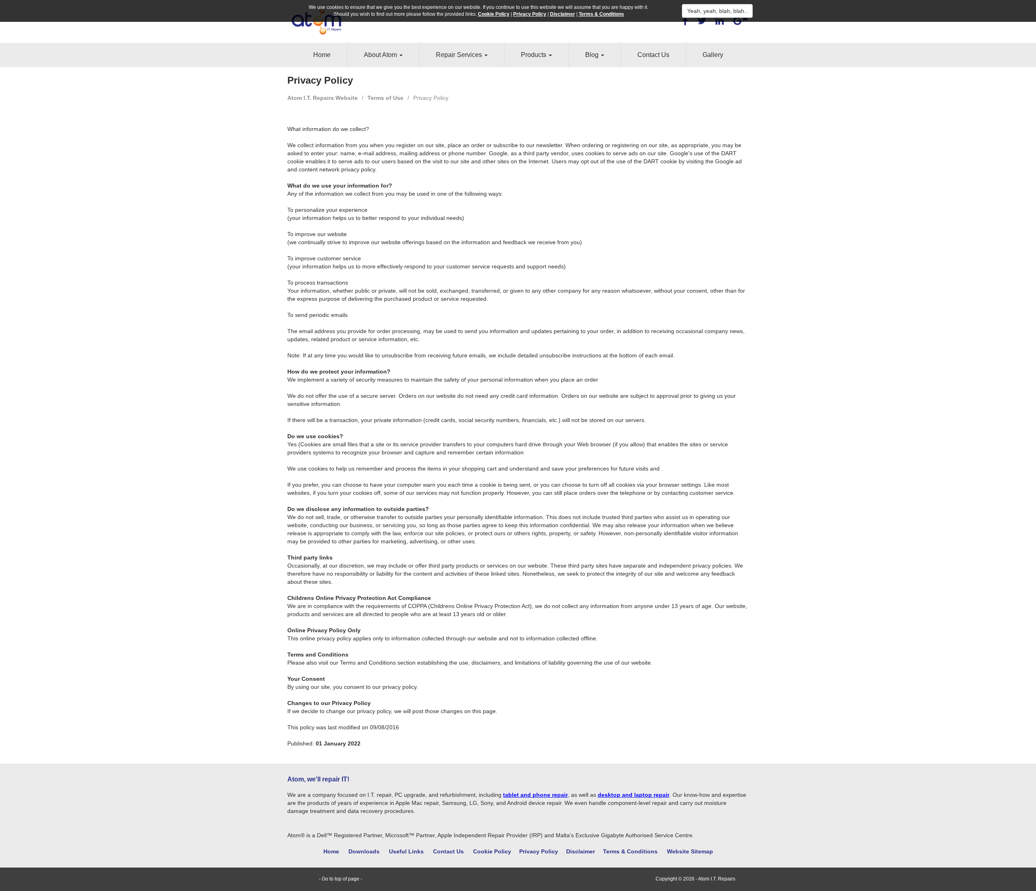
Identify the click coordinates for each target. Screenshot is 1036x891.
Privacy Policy (538, 851)
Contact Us (653, 54)
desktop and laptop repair (633, 795)
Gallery (713, 54)
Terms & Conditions (630, 851)
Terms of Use (385, 98)
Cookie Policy (492, 851)
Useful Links (406, 851)
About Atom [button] (381, 54)
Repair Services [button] (460, 54)
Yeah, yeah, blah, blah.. (717, 11)
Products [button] (534, 54)
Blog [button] (592, 54)
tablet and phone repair (535, 795)
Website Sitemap (690, 851)
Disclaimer (580, 851)
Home (322, 54)
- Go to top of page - (340, 879)
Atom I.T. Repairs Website (322, 98)
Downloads (364, 851)
